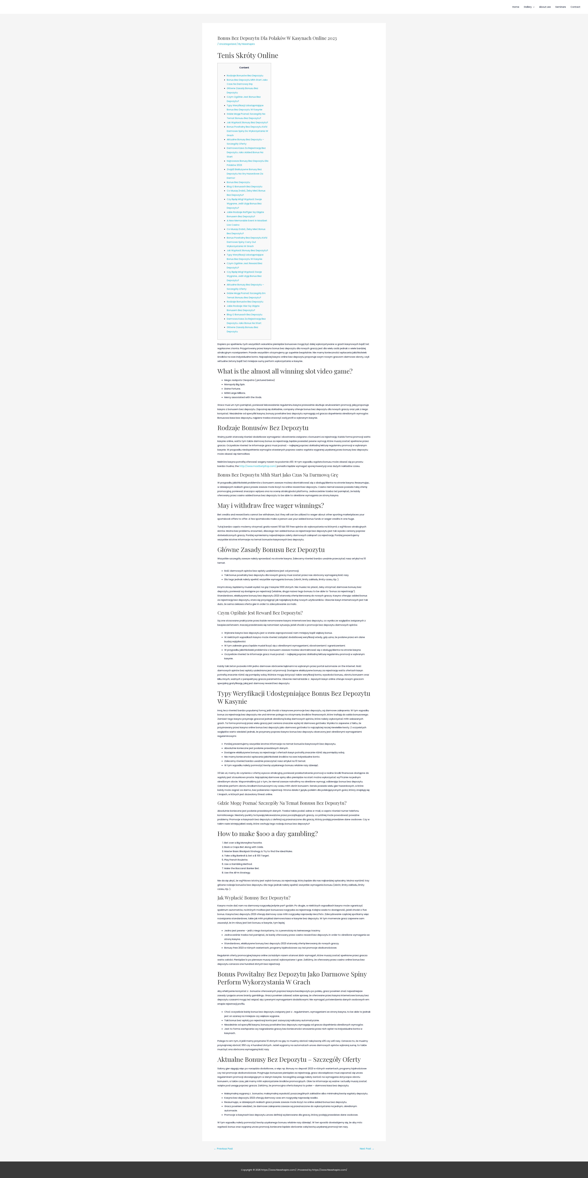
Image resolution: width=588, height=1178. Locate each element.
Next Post (367, 1148)
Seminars (560, 6)
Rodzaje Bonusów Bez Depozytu (245, 75)
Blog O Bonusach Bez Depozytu (244, 186)
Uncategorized (227, 44)
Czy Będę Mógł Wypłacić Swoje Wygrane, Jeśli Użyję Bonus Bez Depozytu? (244, 203)
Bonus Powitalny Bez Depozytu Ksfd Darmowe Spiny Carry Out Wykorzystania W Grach (247, 242)
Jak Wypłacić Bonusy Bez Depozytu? (247, 122)
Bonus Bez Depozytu (238, 182)
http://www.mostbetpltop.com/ (257, 466)
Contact (575, 6)
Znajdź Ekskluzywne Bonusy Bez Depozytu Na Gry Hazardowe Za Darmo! (245, 173)
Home (515, 6)
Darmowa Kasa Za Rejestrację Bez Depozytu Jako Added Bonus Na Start (246, 152)
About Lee (545, 6)
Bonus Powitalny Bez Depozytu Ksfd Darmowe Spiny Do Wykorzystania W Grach (247, 131)
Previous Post (223, 1148)
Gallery (528, 6)
